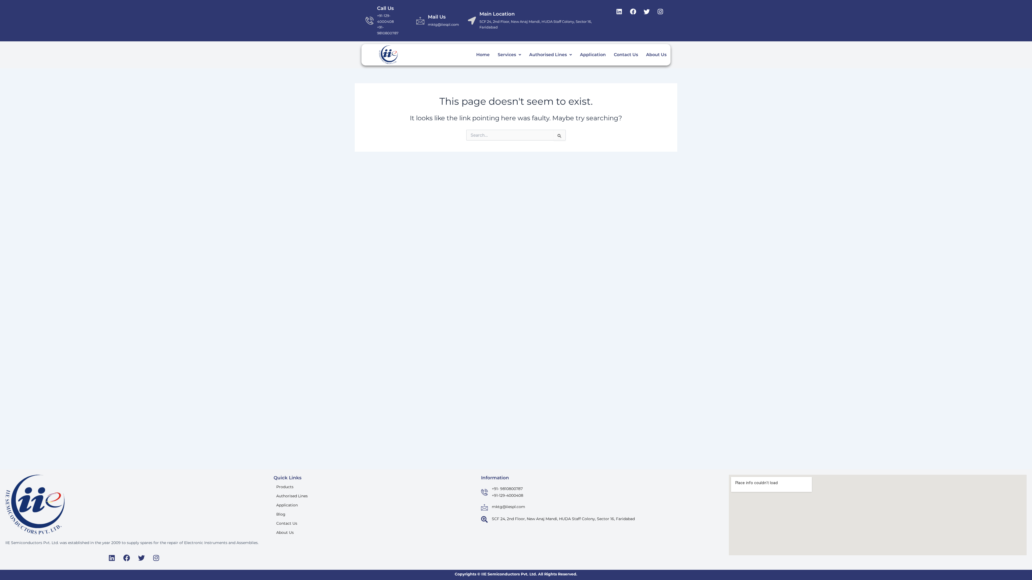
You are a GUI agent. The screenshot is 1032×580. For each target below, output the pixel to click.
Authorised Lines (548, 54)
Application (593, 54)
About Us (656, 54)
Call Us (385, 8)
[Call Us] (370, 21)
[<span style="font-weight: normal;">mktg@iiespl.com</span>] (484, 507)
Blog (280, 514)
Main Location (497, 14)
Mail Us (437, 17)
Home (483, 54)
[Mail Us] (420, 21)
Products (284, 486)
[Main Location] (472, 21)
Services (507, 54)
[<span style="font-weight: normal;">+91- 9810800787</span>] (484, 492)
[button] (509, 55)
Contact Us (626, 54)
